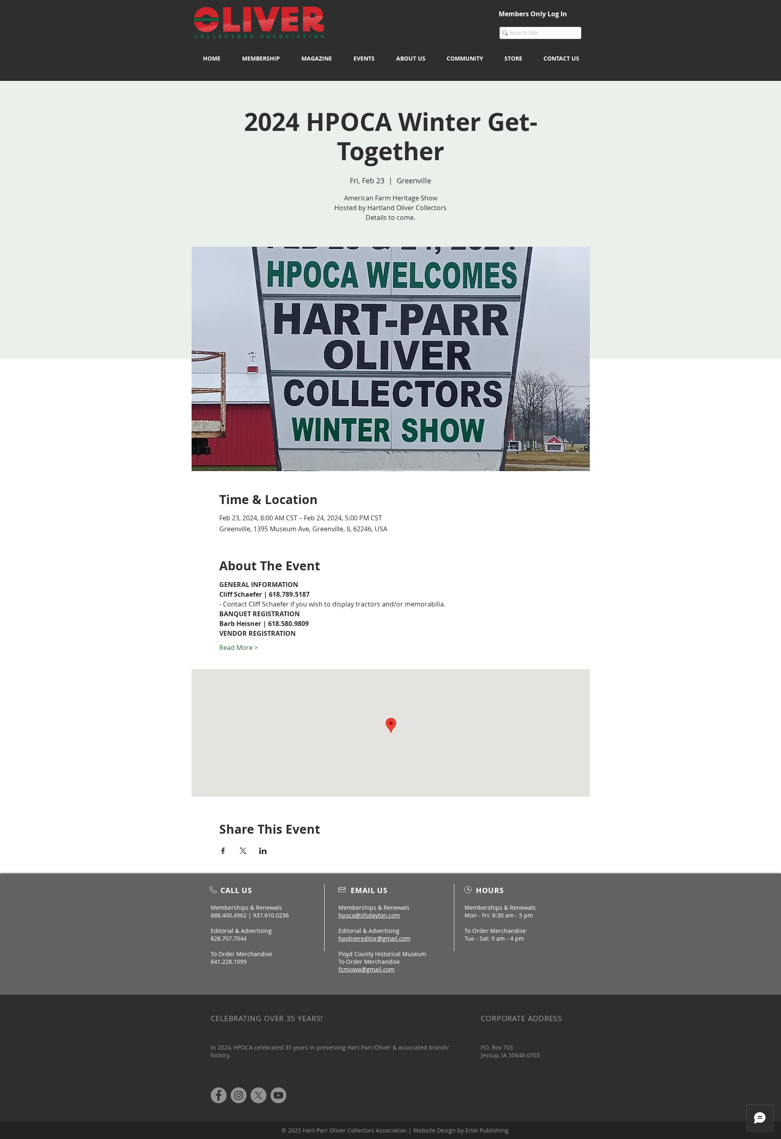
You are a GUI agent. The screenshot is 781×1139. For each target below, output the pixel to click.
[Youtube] (278, 1095)
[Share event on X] (243, 851)
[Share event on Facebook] (223, 851)
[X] (258, 1095)
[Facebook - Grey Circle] (219, 1095)
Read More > (238, 647)
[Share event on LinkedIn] (263, 851)
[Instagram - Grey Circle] (239, 1095)
